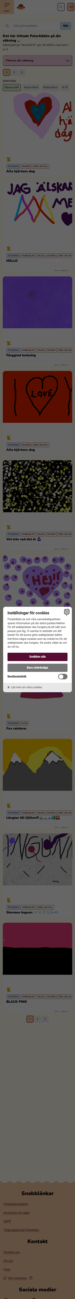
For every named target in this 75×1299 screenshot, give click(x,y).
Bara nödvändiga (37, 667)
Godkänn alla (37, 656)
